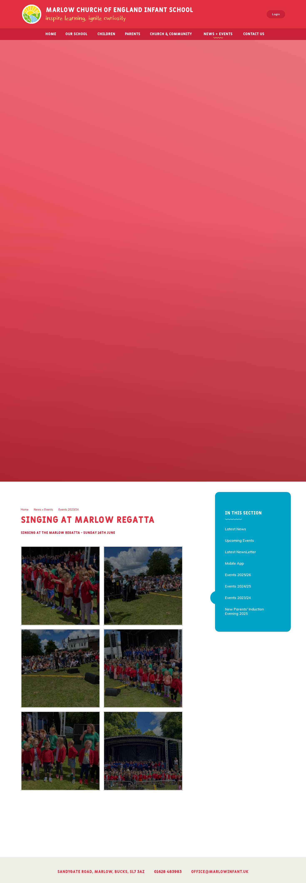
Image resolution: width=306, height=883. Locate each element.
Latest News (235, 529)
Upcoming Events (239, 540)
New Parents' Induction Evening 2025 (244, 611)
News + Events (43, 509)
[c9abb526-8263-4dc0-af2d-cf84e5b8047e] (143, 751)
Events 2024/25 (238, 586)
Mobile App (234, 563)
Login (276, 14)
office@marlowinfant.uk (220, 872)
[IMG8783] (143, 586)
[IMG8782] (60, 668)
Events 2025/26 (238, 575)
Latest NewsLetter (240, 552)
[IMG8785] (60, 586)
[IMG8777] (60, 751)
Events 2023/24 (68, 509)
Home (25, 509)
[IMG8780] (143, 668)
